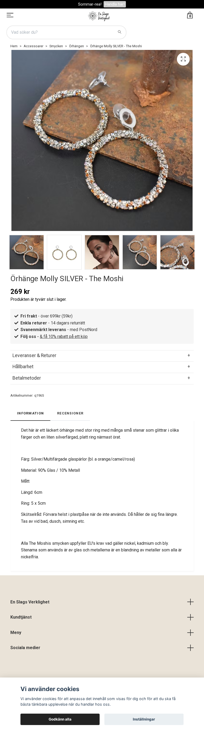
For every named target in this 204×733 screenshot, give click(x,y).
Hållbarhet (22, 366)
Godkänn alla (60, 719)
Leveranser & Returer (34, 355)
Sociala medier (25, 647)
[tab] (102, 355)
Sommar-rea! (89, 4)
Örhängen (76, 46)
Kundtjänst (21, 617)
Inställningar (144, 719)
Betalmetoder (26, 378)
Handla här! (115, 4)
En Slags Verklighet (29, 602)
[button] (191, 251)
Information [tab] (30, 413)
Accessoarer (33, 46)
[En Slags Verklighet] (99, 15)
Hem (14, 46)
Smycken (56, 46)
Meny (15, 632)
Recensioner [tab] (70, 413)
